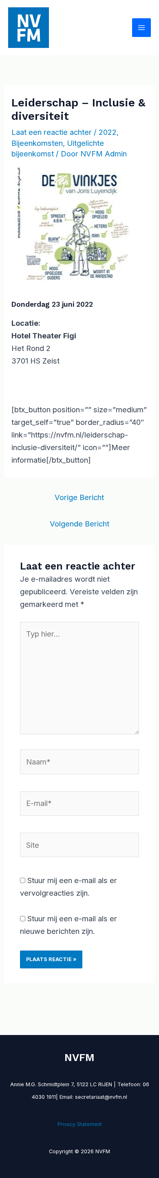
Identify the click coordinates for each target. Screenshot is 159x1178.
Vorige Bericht (79, 497)
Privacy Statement (79, 1124)
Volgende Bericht (79, 523)
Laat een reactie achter (51, 132)
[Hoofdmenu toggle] (141, 27)
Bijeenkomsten (37, 143)
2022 (108, 132)
